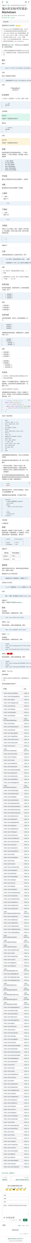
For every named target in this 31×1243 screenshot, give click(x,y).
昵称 (5, 1195)
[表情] (7, 1218)
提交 (25, 1220)
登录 (20, 1220)
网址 (5, 1201)
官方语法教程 (11, 25)
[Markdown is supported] (5, 1218)
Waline (25, 1233)
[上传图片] (11, 1218)
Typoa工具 (10, 45)
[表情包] (9, 1218)
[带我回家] (7, 2)
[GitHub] (26, 2)
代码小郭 (5, 15)
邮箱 (5, 1198)
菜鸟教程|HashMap (15, 602)
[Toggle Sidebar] (2, 2)
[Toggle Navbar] (29, 2)
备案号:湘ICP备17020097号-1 (15, 1238)
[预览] (14, 1218)
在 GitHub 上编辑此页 (8, 1173)
